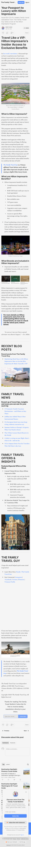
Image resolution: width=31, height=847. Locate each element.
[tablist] (8, 743)
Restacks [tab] (12, 743)
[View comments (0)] (7, 33)
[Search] (28, 764)
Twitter (14, 579)
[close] (26, 792)
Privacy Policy (21, 830)
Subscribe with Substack (17, 822)
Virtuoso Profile (9, 582)
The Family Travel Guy (10, 165)
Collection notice (25, 839)
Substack (8, 845)
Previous (6, 730)
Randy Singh (9, 27)
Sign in (27, 2)
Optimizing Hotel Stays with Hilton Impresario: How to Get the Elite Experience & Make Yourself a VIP (16, 361)
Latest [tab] (8, 764)
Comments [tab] (5, 743)
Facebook (8, 579)
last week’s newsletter (10, 54)
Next (25, 730)
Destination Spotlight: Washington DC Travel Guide (9, 786)
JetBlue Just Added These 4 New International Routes (15, 418)
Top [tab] (3, 764)
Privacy (14, 839)
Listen (27, 28)
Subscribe (21, 2)
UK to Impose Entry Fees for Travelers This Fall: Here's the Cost (17, 445)
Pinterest (21, 579)
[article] (15, 774)
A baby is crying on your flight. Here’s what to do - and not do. (16, 439)
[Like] (3, 33)
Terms (18, 839)
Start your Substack (12, 842)
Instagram (18, 577)
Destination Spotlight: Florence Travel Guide (9, 770)
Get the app (22, 842)
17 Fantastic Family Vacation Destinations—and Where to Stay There (15, 411)
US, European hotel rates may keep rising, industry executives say (15, 423)
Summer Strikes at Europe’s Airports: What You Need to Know (16, 428)
